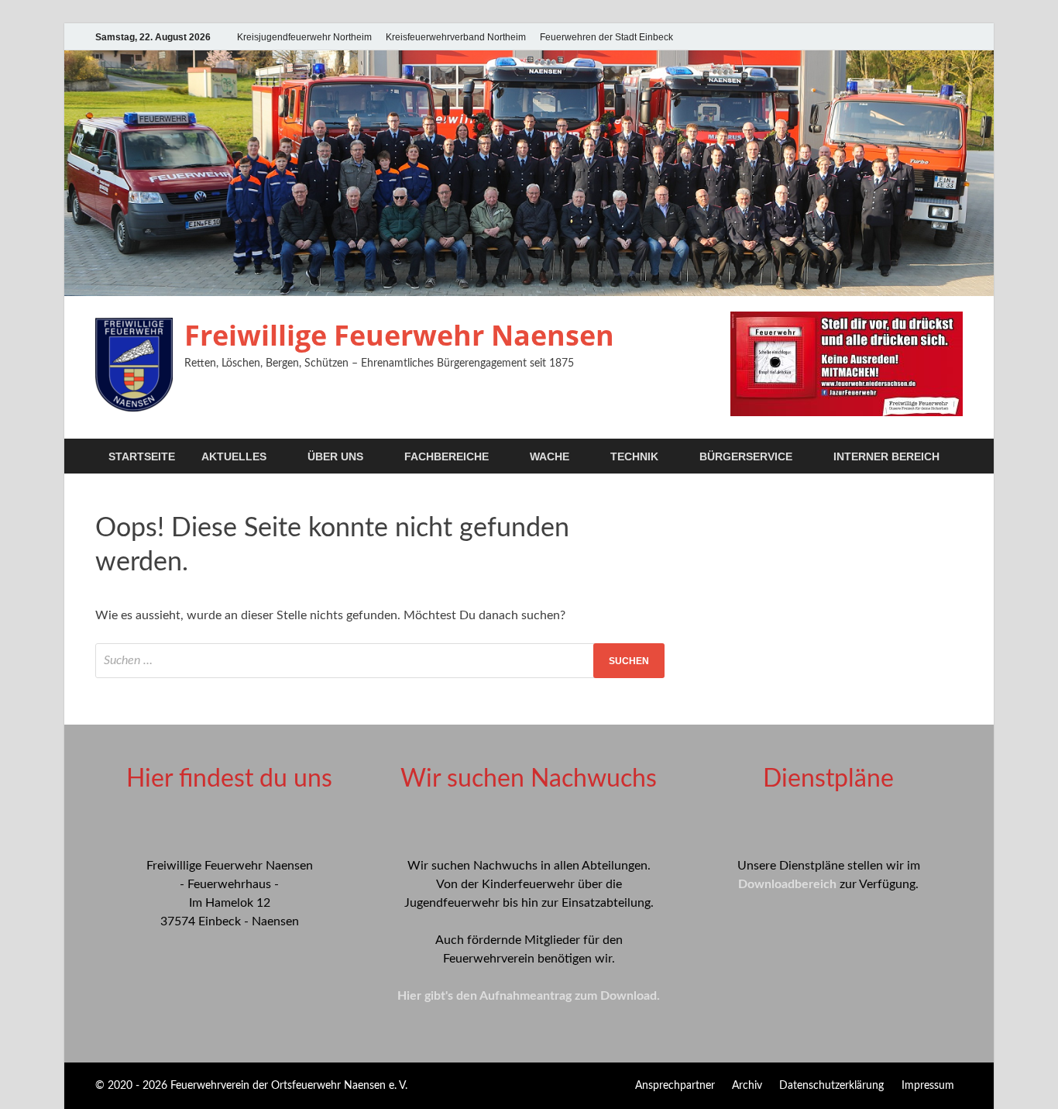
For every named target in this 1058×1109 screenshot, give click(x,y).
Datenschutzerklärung (831, 1085)
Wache (549, 456)
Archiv (747, 1085)
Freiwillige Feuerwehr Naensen (399, 335)
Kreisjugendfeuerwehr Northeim (304, 37)
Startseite (141, 456)
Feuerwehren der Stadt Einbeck (606, 37)
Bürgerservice (745, 456)
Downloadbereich (787, 884)
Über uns (335, 456)
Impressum (928, 1085)
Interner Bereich (886, 456)
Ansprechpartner (675, 1085)
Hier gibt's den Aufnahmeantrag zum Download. (528, 996)
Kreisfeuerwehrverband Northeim (456, 37)
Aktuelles (233, 456)
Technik (634, 456)
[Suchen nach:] (380, 660)
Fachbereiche (446, 456)
